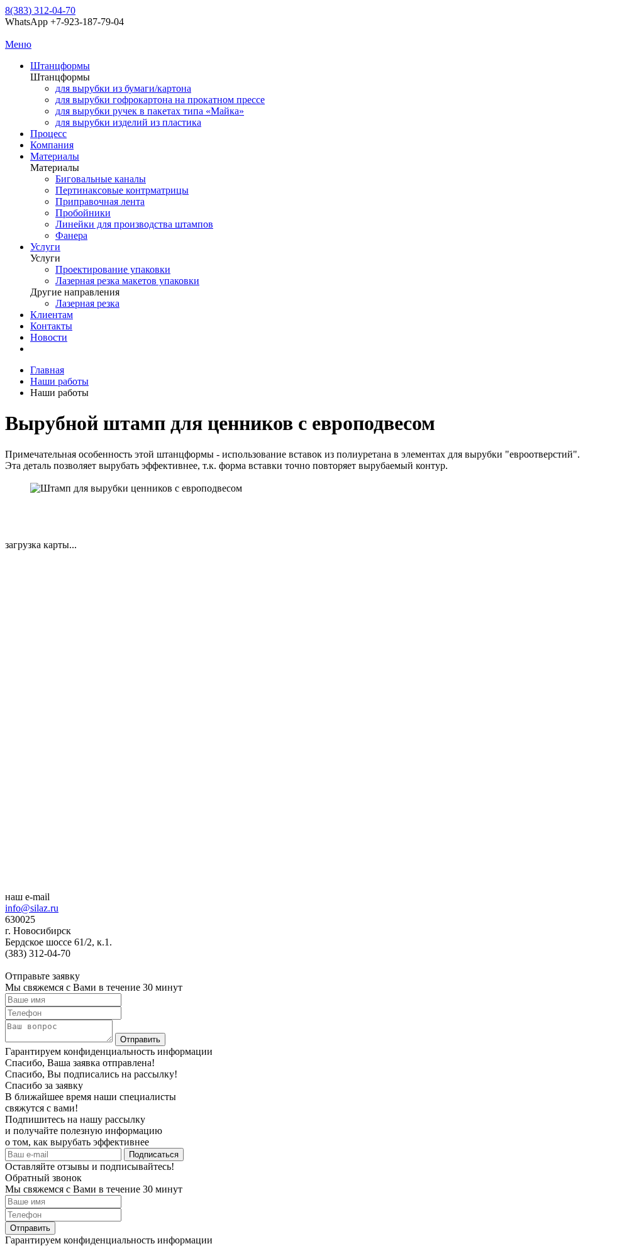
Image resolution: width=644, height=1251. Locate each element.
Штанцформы (60, 65)
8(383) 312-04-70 (40, 10)
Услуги (45, 246)
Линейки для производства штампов (134, 224)
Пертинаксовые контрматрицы (122, 190)
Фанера (71, 235)
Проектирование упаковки (112, 269)
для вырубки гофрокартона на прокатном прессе (160, 99)
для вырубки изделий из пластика (128, 122)
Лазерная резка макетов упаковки (127, 280)
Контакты (51, 326)
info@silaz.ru (31, 908)
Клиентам (51, 314)
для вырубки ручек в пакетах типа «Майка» (149, 111)
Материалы (54, 156)
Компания (52, 145)
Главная (47, 370)
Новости (48, 337)
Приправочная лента (100, 201)
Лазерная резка (87, 303)
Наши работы (59, 381)
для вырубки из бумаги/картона (123, 88)
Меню (18, 44)
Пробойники (83, 212)
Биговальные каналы (100, 179)
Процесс (48, 133)
